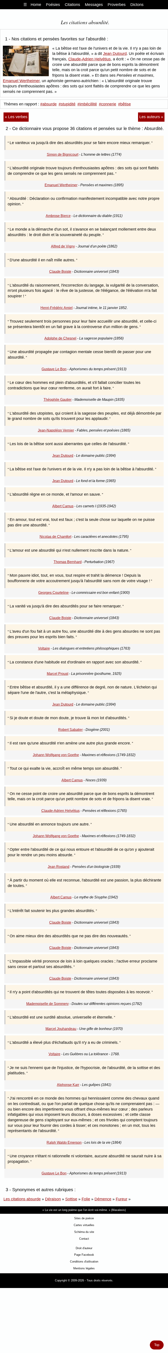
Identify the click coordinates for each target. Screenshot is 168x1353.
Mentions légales (84, 1268)
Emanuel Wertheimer (21, 81)
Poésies (53, 4)
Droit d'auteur (84, 1248)
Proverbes (117, 4)
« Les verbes (16, 117)
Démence (102, 1199)
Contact (84, 1238)
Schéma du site (84, 1232)
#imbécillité (87, 104)
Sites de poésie (84, 1218)
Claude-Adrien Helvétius (89, 59)
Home (36, 4)
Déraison (53, 1199)
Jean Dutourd (115, 53)
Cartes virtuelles (84, 1225)
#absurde (48, 104)
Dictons (137, 4)
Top (156, 1345)
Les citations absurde (22, 1199)
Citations (72, 4)
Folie (86, 1199)
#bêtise (124, 104)
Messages (94, 4)
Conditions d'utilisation (84, 1261)
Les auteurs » (151, 117)
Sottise (71, 1199)
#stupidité (67, 104)
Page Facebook (84, 1254)
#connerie (107, 104)
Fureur (121, 1199)
